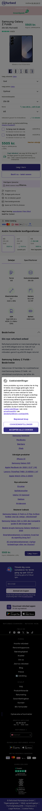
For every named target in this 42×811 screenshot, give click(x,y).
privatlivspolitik (10, 411)
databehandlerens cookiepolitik (16, 414)
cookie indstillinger (11, 409)
